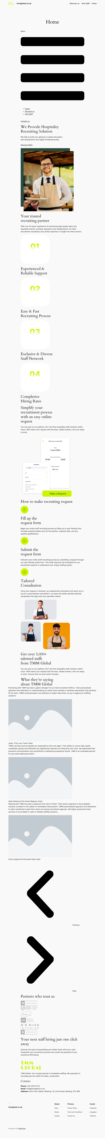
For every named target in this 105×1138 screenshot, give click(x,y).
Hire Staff (86, 3)
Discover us (74, 3)
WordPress (22, 1128)
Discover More (27, 145)
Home (94, 3)
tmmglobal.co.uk (24, 3)
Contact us (25, 121)
